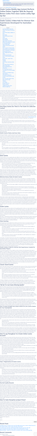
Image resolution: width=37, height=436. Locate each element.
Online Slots (5, 67)
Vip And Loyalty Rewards (7, 55)
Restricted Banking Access (7, 66)
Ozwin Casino (5, 38)
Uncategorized (8, 2)
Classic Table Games (6, 44)
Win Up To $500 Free (6, 86)
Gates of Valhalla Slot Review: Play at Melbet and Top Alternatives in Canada (14, 429)
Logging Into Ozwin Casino (7, 85)
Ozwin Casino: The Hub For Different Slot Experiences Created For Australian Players (9, 42)
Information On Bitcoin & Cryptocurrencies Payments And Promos (8, 76)
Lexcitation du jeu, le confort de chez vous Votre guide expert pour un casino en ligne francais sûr (17, 425)
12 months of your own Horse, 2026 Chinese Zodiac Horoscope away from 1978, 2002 (15, 427)
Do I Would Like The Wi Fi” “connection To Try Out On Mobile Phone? (9, 70)
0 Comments (14, 7)
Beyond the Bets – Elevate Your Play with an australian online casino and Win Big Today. (16, 430)
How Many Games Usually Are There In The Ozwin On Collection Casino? (9, 30)
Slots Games (5, 34)
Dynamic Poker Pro (6, 83)
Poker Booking (5, 39)
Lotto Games (5, 82)
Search (1, 419)
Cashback (4, 60)
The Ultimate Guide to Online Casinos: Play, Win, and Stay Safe (11, 426)
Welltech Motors (9, 7)
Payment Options (6, 84)
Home (4, 2)
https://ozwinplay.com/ (32, 116)
